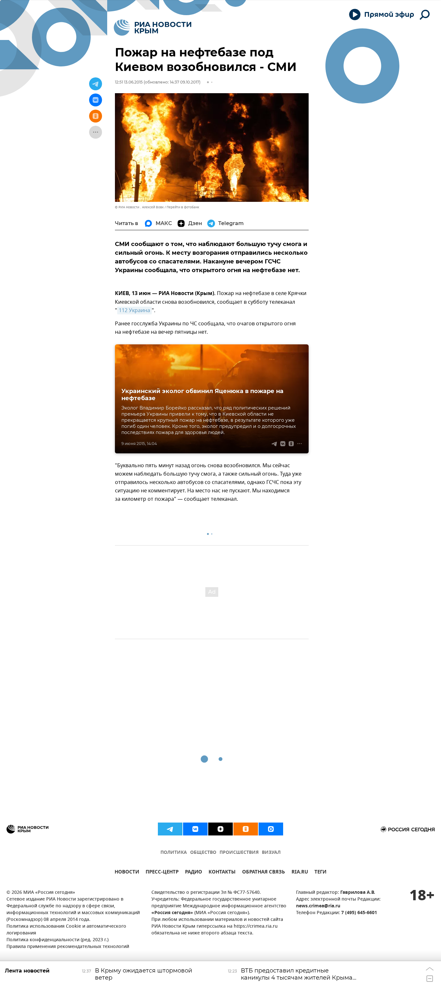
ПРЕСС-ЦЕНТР (162, 872)
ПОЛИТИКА (173, 852)
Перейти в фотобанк (183, 207)
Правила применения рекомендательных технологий (67, 947)
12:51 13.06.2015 (129, 82)
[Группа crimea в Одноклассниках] (245, 829)
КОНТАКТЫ (222, 872)
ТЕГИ (320, 872)
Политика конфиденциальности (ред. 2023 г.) (57, 940)
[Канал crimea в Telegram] (170, 829)
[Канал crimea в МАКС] (271, 829)
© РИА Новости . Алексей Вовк (139, 207)
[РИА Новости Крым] (152, 27)
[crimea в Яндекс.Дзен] (220, 829)
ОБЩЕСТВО (203, 852)
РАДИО (193, 872)
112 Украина (134, 310)
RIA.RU (300, 872)
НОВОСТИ (127, 872)
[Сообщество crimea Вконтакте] (195, 829)
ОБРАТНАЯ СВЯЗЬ (263, 872)
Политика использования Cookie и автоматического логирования (66, 930)
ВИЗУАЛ (271, 852)
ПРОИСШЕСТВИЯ (239, 852)
